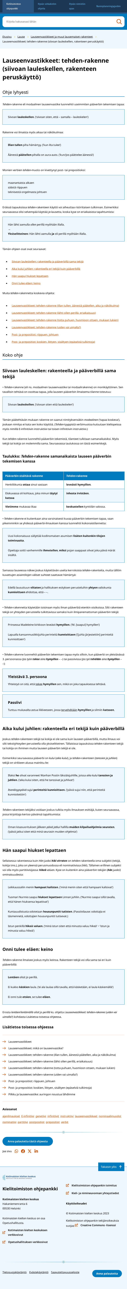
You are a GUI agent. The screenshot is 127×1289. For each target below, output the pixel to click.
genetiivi (41, 1116)
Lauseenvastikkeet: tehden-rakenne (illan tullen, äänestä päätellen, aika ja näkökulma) (65, 305)
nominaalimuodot (110, 1116)
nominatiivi (9, 1122)
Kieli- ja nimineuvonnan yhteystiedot (92, 1193)
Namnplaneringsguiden (108, 6)
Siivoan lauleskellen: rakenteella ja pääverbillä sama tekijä (48, 261)
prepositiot (53, 1122)
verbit (64, 1122)
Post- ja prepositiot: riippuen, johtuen (35, 334)
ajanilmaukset (11, 1116)
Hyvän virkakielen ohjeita (47, 6)
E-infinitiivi (27, 1116)
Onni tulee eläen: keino (26, 283)
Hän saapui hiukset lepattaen (30, 276)
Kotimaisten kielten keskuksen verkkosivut (24, 1232)
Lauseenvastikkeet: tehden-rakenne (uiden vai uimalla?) (46, 327)
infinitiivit (53, 1116)
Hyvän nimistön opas (77, 6)
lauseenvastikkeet (86, 1116)
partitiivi (23, 1122)
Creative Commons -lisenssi (95, 1225)
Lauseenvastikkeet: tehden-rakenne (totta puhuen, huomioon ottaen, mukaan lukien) (65, 320)
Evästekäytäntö (38, 1272)
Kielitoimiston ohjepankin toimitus (91, 1186)
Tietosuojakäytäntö (14, 1272)
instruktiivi (67, 1116)
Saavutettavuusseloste (65, 1272)
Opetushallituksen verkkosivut (25, 1242)
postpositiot (36, 1122)
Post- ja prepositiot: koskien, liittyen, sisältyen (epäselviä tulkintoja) (53, 342)
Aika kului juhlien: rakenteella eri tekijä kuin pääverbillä (46, 269)
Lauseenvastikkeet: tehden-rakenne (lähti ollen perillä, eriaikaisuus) (54, 313)
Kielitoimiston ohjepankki (13, 6)
